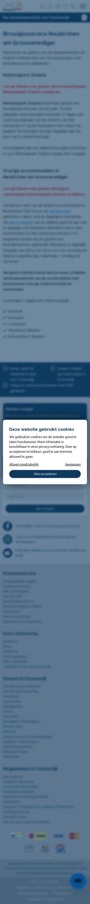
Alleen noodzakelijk (23, 464)
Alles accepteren (45, 474)
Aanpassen (73, 464)
